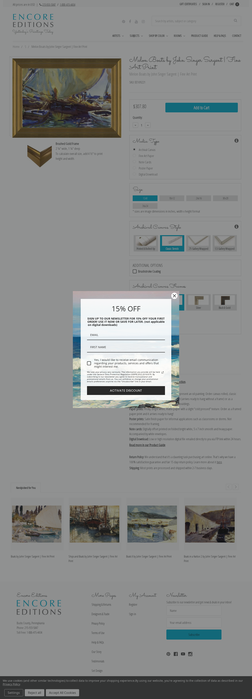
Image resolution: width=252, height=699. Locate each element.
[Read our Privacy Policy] (162, 372)
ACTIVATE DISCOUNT (126, 390)
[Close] (174, 295)
